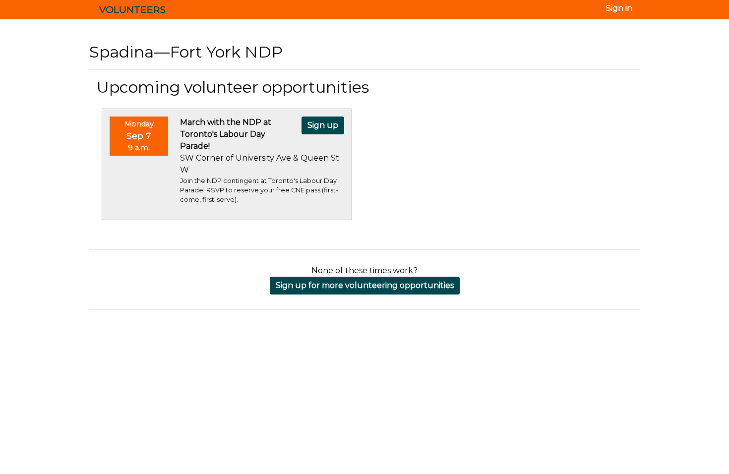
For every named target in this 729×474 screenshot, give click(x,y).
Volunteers (132, 9)
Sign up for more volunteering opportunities (365, 285)
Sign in (619, 8)
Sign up (322, 125)
